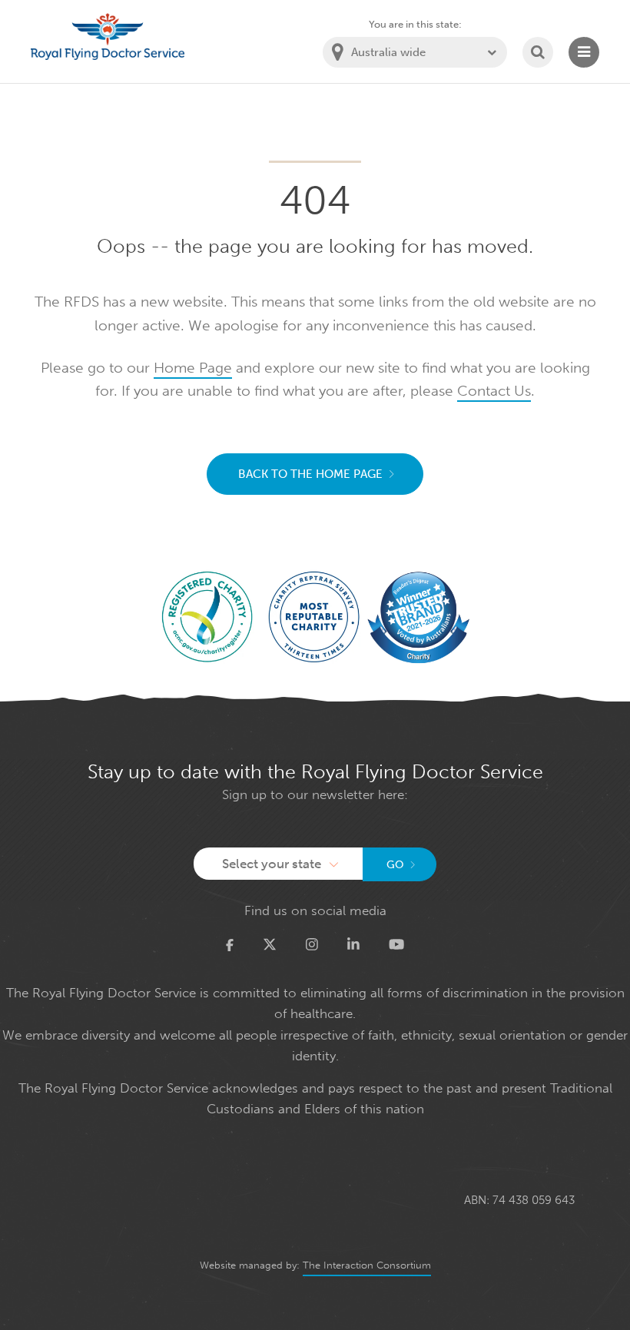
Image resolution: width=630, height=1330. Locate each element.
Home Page (193, 367)
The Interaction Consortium (367, 1265)
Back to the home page (310, 474)
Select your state (271, 863)
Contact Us (494, 391)
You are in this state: (415, 24)
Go (395, 864)
